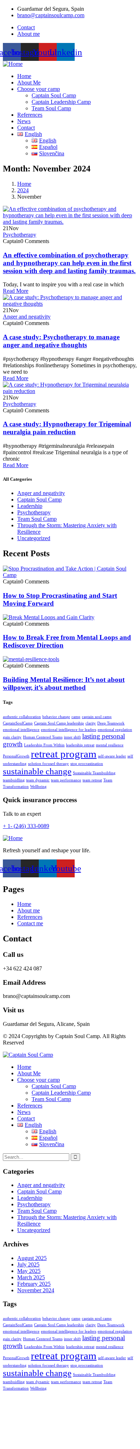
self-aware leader (112, 756)
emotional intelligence (21, 730)
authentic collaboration (22, 717)
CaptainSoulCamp (18, 723)
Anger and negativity (27, 317)
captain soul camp (97, 717)
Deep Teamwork (111, 723)
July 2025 (28, 1264)
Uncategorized (33, 538)
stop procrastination (86, 764)
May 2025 (29, 1271)
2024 (23, 190)
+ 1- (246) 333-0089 (26, 826)
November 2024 (35, 1290)
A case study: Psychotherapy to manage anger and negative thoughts (61, 341)
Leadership (29, 506)
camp (75, 717)
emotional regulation (115, 730)
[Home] (13, 64)
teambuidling (14, 780)
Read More (15, 291)
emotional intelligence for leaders (68, 730)
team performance (66, 780)
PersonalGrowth (16, 756)
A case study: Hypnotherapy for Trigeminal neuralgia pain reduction (67, 428)
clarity (90, 723)
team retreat (92, 780)
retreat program (64, 754)
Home (24, 184)
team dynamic (38, 780)
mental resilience (109, 745)
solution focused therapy (48, 764)
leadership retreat (80, 745)
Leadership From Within (44, 745)
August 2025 (32, 1258)
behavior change (56, 717)
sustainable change (37, 771)
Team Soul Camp (37, 519)
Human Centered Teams (42, 737)
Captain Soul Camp (39, 499)
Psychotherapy (19, 235)
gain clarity (12, 737)
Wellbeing (38, 787)
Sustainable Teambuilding (94, 773)
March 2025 (31, 1277)
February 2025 (34, 1284)
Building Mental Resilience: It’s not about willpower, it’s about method (64, 683)
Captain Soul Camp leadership (59, 723)
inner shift (72, 737)
